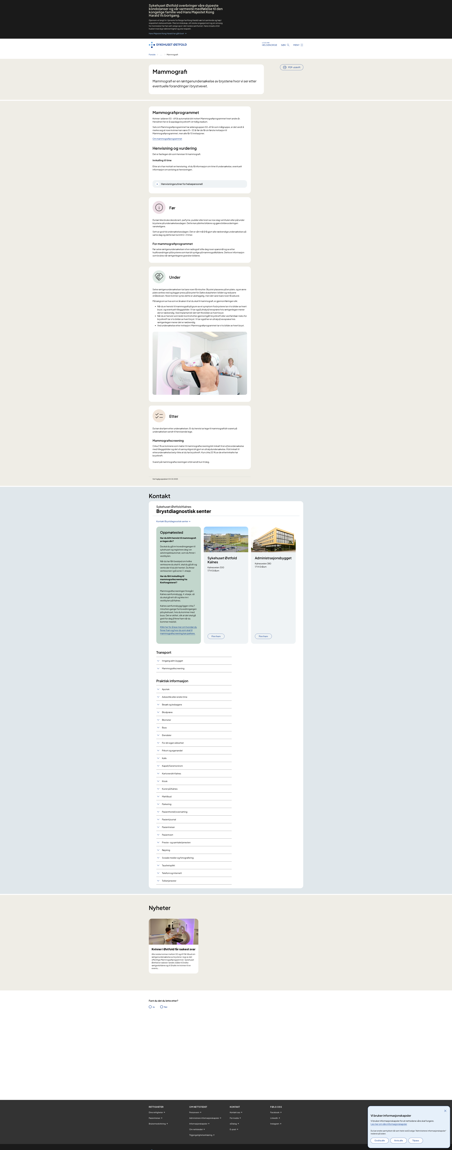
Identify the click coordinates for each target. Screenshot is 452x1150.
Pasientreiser (168, 827)
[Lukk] (445, 1111)
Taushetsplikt (168, 865)
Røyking (166, 850)
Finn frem (216, 636)
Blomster (166, 719)
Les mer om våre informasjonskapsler (389, 1124)
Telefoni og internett (172, 873)
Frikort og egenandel (172, 750)
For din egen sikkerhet (173, 742)
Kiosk (164, 781)
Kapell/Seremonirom (172, 765)
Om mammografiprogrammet (167, 138)
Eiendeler (166, 735)
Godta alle (379, 1140)
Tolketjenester (169, 880)
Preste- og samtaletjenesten (176, 842)
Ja (154, 1007)
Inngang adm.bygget (172, 660)
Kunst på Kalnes (170, 788)
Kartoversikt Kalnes (171, 773)
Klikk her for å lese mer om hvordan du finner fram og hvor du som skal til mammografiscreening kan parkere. (178, 630)
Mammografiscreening (173, 668)
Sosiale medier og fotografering (178, 857)
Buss (164, 727)
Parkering (166, 804)
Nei (165, 1007)
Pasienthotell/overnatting (174, 811)
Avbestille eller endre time (174, 696)
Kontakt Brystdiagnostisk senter (172, 521)
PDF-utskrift (294, 67)
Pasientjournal (169, 819)
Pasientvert (167, 834)
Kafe (164, 758)
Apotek (166, 689)
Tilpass (415, 1140)
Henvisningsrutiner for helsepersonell (182, 183)
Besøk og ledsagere (172, 704)
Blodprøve (167, 712)
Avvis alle (398, 1140)
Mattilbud (167, 796)
